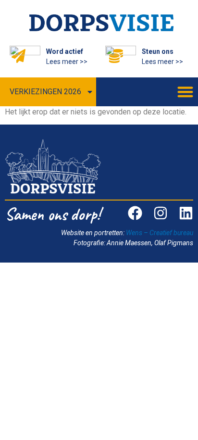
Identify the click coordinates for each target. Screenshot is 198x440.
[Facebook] (135, 213)
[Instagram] (160, 213)
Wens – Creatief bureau (159, 233)
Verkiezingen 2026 (45, 91)
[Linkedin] (186, 213)
